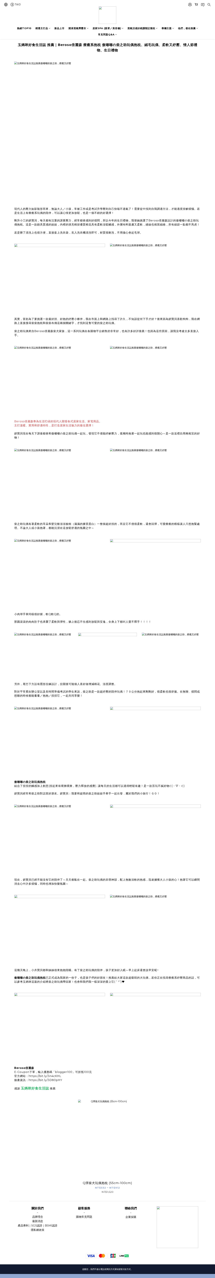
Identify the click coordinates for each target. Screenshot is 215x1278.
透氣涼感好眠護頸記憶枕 (141, 28)
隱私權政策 (37, 1230)
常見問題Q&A (106, 34)
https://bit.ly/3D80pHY (45, 1080)
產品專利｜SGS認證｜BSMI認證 (37, 1225)
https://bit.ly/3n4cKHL (45, 1076)
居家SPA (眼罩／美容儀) (107, 28)
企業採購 (130, 1217)
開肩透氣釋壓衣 (77, 28)
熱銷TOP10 (24, 28)
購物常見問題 (84, 1216)
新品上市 (59, 28)
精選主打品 (41, 28)
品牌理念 (37, 1216)
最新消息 (37, 1221)
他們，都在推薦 (187, 28)
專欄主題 (167, 28)
